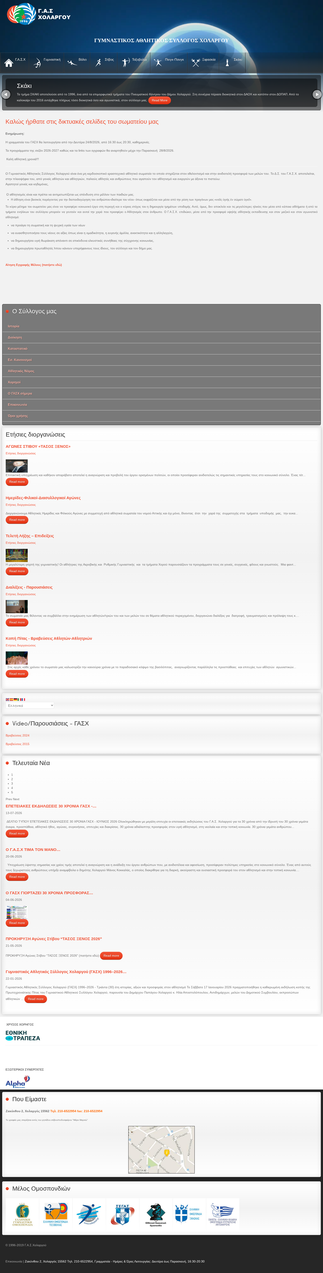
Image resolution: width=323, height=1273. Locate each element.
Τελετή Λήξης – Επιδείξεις (30, 536)
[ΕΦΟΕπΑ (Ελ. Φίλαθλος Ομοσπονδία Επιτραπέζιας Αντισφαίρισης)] (222, 1214)
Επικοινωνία (17, 404)
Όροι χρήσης (18, 416)
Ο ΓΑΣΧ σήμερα (20, 393)
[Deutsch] (16, 699)
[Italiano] (20, 699)
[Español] (12, 699)
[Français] (23, 699)
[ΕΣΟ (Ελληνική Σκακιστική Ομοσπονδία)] (156, 1214)
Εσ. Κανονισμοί (20, 360)
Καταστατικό (17, 348)
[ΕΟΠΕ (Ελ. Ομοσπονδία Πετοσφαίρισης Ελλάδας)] (89, 1214)
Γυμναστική (51, 59)
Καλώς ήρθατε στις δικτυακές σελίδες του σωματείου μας (82, 121)
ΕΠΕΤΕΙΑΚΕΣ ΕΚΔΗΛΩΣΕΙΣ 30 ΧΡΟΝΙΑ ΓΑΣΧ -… (51, 806)
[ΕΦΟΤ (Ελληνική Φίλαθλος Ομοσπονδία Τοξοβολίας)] (55, 1214)
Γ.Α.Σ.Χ (19, 59)
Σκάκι (237, 59)
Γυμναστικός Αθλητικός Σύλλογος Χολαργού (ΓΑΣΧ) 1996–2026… (66, 972)
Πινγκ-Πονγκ (174, 59)
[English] (8, 699)
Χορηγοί (14, 382)
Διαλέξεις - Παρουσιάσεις (29, 587)
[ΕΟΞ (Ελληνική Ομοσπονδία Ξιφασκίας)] (189, 1214)
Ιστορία (13, 326)
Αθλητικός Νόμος (21, 371)
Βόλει (82, 59)
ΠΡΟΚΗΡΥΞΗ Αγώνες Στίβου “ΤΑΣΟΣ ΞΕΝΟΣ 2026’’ (54, 939)
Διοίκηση (15, 337)
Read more (17, 481)
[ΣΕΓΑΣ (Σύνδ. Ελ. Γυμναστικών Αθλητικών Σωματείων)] (122, 1214)
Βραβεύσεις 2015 (17, 744)
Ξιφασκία (208, 59)
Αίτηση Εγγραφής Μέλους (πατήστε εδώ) (33, 265)
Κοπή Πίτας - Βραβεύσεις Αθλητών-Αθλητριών (49, 638)
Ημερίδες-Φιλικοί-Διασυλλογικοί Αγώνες (43, 498)
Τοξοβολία (139, 59)
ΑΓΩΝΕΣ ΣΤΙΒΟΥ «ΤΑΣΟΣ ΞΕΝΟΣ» (38, 446)
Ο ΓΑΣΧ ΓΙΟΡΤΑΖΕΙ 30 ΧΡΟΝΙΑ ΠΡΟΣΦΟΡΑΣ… (49, 893)
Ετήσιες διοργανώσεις (21, 453)
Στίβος (109, 59)
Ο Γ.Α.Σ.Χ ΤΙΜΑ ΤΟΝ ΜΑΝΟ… (33, 849)
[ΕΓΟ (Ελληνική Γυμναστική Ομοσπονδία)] (22, 1214)
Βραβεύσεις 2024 (17, 735)
